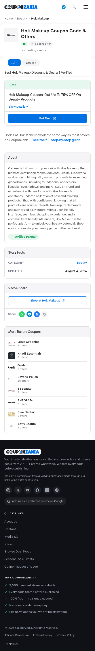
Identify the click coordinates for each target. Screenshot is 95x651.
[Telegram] (57, 490)
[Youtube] (27, 490)
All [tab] (14, 62)
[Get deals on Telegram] (64, 7)
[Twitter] (18, 490)
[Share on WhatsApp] (22, 314)
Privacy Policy (66, 635)
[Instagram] (8, 490)
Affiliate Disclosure (16, 635)
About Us (10, 521)
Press (8, 544)
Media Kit (11, 536)
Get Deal (45, 118)
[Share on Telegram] (29, 314)
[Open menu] (86, 7)
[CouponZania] (47, 452)
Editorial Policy (42, 635)
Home (8, 18)
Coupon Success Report (21, 566)
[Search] (74, 7)
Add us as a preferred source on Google (37, 501)
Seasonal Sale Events (19, 559)
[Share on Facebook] (37, 314)
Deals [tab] (31, 62)
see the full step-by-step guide (57, 140)
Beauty (22, 18)
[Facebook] (37, 490)
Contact (10, 529)
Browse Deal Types (17, 551)
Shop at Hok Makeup (45, 300)
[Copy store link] (44, 314)
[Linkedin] (47, 490)
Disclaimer (11, 644)
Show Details (17, 106)
